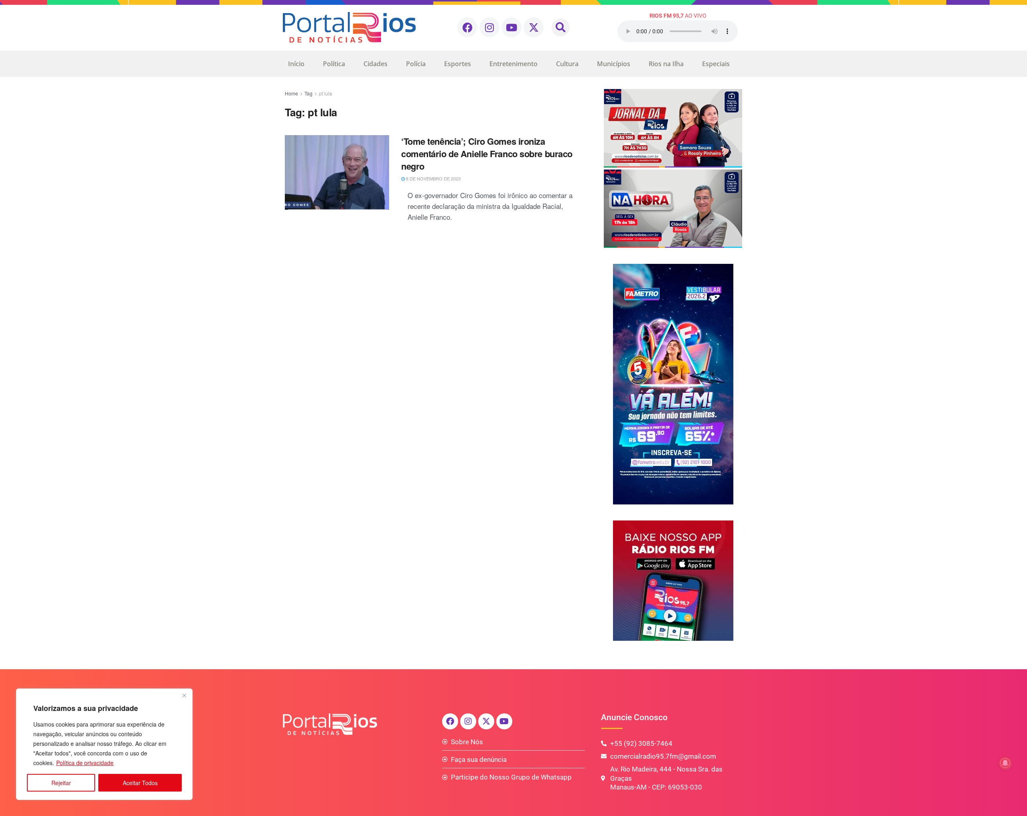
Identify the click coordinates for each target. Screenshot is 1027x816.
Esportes (457, 63)
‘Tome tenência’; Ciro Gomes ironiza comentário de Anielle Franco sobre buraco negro (486, 153)
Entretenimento (513, 63)
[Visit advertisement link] (673, 168)
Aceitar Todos (140, 783)
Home (291, 93)
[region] (104, 744)
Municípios (613, 63)
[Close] (184, 695)
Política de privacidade (85, 763)
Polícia (416, 63)
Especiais (716, 63)
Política (334, 63)
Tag (308, 93)
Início (296, 63)
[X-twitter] (534, 27)
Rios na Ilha (666, 63)
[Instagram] (489, 27)
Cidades (375, 63)
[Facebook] (467, 27)
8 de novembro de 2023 (433, 178)
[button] (561, 27)
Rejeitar (61, 783)
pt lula (325, 93)
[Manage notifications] (1005, 763)
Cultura (567, 63)
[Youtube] (511, 27)
